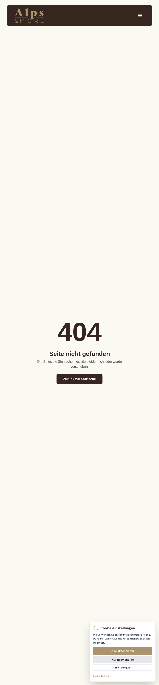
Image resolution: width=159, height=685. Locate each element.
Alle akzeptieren (122, 651)
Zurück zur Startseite (79, 379)
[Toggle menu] (140, 15)
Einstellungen (122, 667)
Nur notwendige (122, 659)
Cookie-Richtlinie (102, 676)
